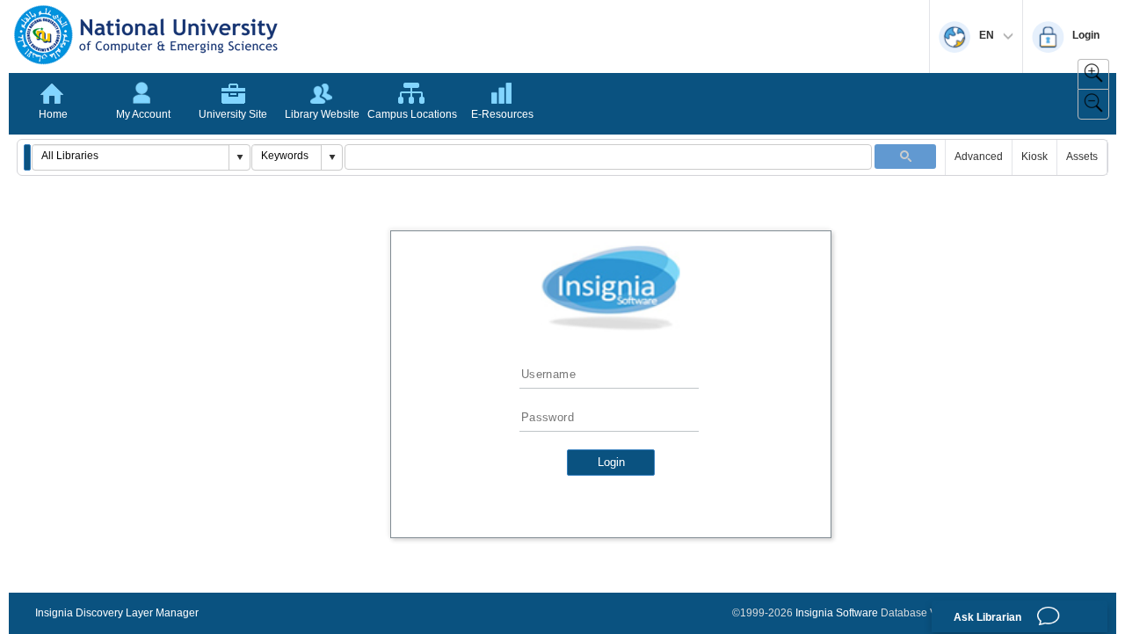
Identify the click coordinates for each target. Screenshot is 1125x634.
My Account (143, 114)
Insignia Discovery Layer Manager (117, 613)
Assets (1082, 156)
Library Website (322, 114)
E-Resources (502, 114)
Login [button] (611, 462)
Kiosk (1034, 156)
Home (53, 114)
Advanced (978, 156)
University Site (233, 114)
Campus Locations (412, 114)
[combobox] (131, 155)
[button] (27, 157)
